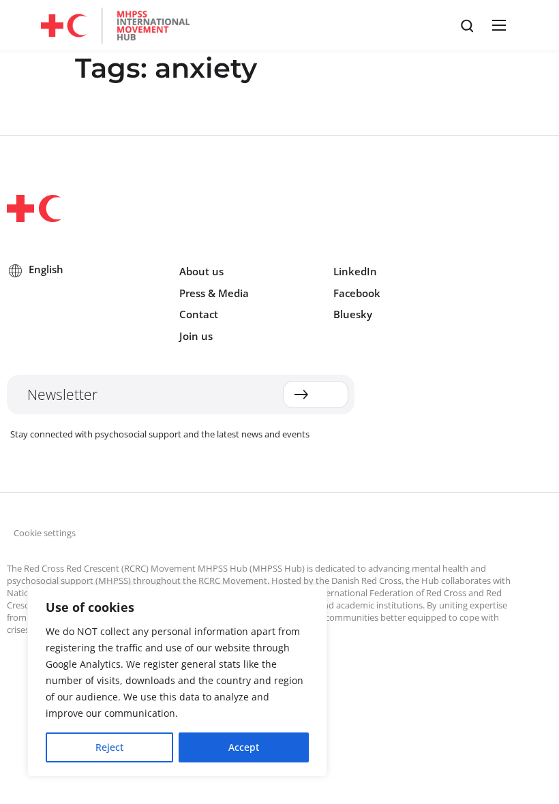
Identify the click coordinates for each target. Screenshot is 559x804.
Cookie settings (45, 533)
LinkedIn (355, 271)
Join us (196, 336)
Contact (198, 314)
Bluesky (352, 314)
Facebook (356, 293)
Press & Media (214, 293)
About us (201, 271)
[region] (177, 681)
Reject (109, 747)
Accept (243, 747)
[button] (497, 25)
